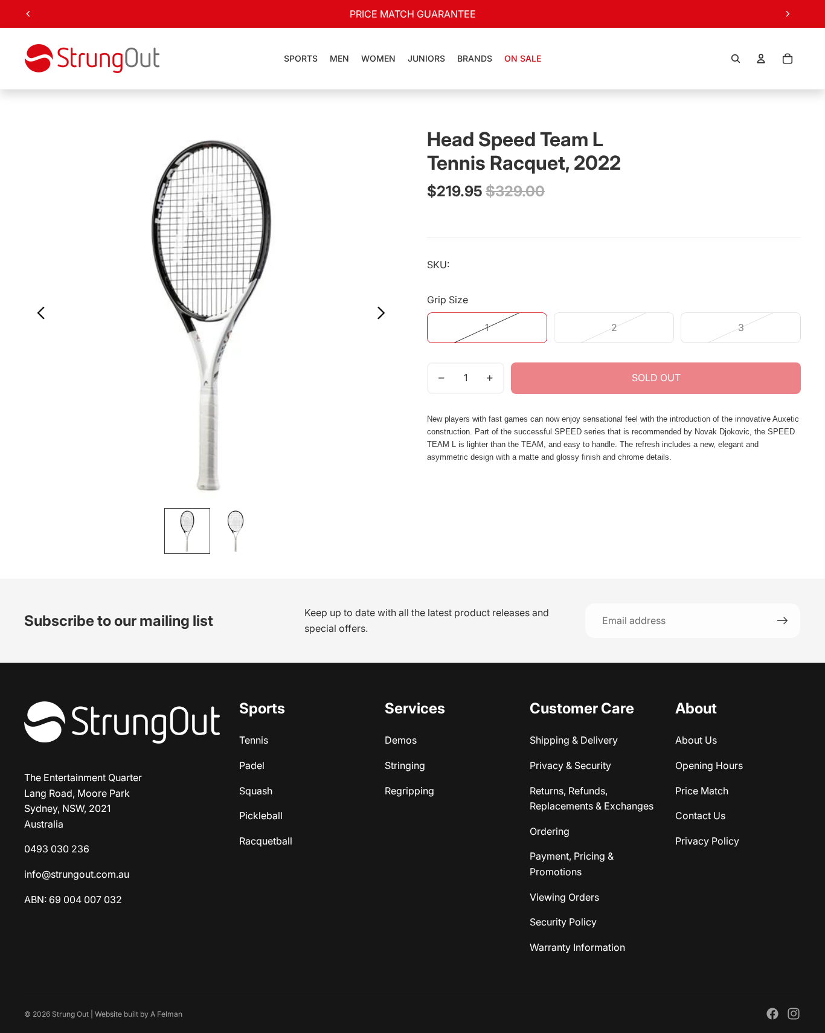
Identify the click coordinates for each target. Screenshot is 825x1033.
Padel (252, 765)
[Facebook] (772, 1013)
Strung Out (70, 1014)
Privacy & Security (570, 765)
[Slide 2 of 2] (235, 531)
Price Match (701, 791)
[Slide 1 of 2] (187, 531)
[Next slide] (787, 14)
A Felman (166, 1014)
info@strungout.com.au (76, 874)
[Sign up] (782, 621)
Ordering (550, 831)
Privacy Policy (707, 841)
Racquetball (265, 841)
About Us (696, 740)
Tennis (253, 740)
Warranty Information (577, 947)
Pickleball (261, 815)
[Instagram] (793, 1013)
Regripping (409, 791)
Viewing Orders (564, 897)
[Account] (761, 58)
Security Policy (563, 922)
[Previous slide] (28, 14)
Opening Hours (709, 765)
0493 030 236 (56, 849)
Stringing (405, 765)
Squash (255, 791)
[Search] (735, 58)
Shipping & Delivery (574, 740)
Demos (401, 740)
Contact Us (700, 815)
